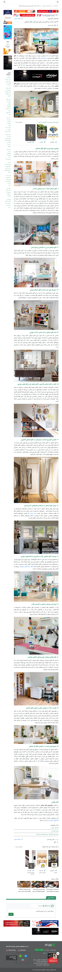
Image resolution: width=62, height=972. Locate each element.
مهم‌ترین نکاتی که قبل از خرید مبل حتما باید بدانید (8, 203)
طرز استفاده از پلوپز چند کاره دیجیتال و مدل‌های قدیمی (8, 92)
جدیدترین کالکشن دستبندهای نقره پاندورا (47, 834)
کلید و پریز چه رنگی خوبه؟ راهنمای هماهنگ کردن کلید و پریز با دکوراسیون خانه (8, 107)
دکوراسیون (43, 58)
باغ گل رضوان (54, 828)
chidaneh (23, 950)
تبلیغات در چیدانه (39, 950)
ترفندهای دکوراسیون (53, 19)
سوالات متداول (52, 953)
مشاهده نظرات (17, 19)
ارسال (11, 914)
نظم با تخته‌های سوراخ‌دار (26, 567)
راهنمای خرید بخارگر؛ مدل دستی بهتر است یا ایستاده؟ (8, 81)
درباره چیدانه (53, 950)
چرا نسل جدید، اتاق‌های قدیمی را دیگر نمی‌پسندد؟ (8, 154)
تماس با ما (46, 950)
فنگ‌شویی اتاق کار (53, 820)
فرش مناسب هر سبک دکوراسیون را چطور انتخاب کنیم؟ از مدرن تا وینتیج (8, 140)
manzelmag (12, 950)
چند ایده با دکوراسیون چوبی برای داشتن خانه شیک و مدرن (8, 180)
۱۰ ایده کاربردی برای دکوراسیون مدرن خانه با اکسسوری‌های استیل (7, 167)
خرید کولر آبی (54, 831)
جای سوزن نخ (32, 513)
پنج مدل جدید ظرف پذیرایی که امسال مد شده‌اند (8, 192)
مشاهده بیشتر (19, 122)
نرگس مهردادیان (50, 839)
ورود (44, 953)
